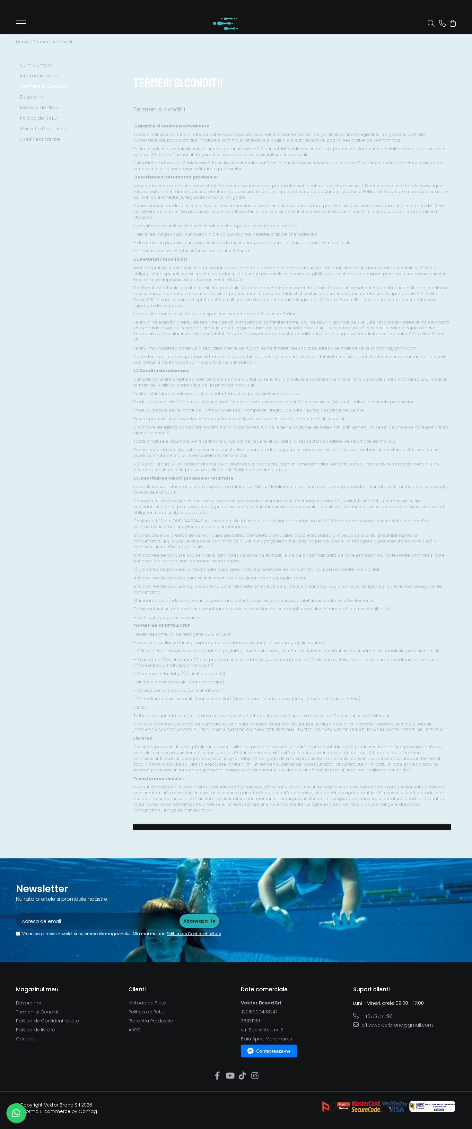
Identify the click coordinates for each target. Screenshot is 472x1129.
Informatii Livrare (39, 75)
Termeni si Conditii (52, 42)
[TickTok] (242, 1076)
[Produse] (21, 25)
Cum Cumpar (36, 65)
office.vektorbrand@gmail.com (396, 1025)
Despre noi (33, 96)
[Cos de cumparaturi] (452, 24)
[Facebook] (217, 1076)
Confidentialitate (40, 139)
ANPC (134, 1030)
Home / (24, 42)
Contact (25, 1039)
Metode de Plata (39, 107)
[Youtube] (229, 1076)
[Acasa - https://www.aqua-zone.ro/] (225, 23)
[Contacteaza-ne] (442, 24)
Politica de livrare (35, 1030)
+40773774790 (376, 1016)
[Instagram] (254, 1076)
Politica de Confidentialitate (194, 933)
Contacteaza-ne (273, 1051)
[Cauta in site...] (431, 24)
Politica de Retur (39, 118)
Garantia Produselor (43, 128)
